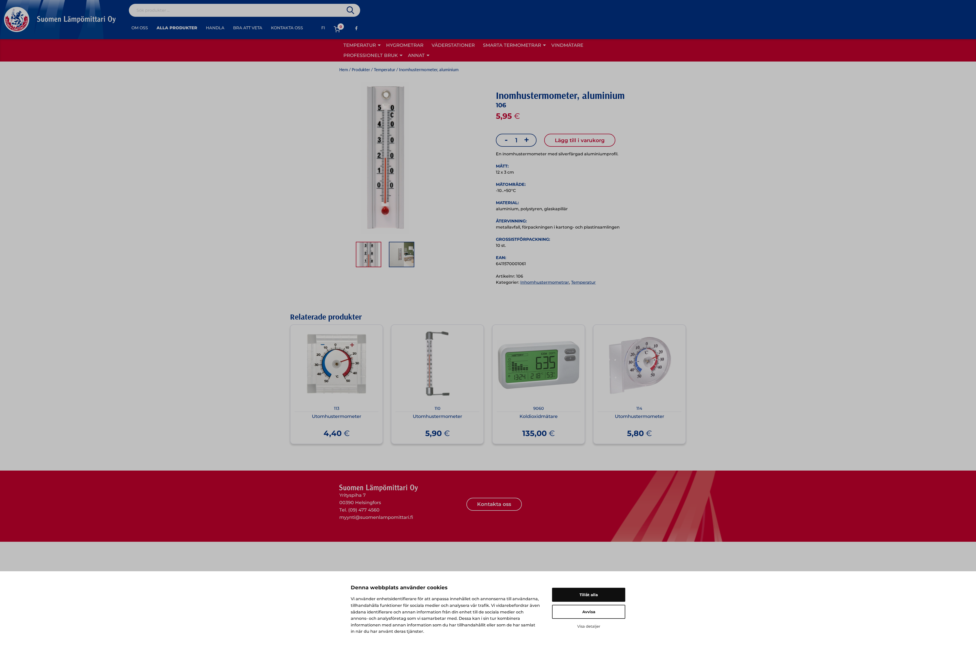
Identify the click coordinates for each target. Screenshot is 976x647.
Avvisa (588, 611)
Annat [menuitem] (416, 55)
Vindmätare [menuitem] (567, 45)
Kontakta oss (287, 27)
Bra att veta (247, 27)
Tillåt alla (589, 594)
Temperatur (384, 70)
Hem (343, 70)
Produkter (361, 70)
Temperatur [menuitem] (359, 45)
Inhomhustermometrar (544, 282)
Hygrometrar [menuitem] (404, 45)
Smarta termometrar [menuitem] (512, 45)
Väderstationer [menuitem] (453, 45)
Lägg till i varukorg (580, 140)
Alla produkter (177, 27)
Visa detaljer (588, 626)
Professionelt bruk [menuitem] (370, 55)
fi (323, 27)
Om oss (139, 27)
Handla (215, 27)
